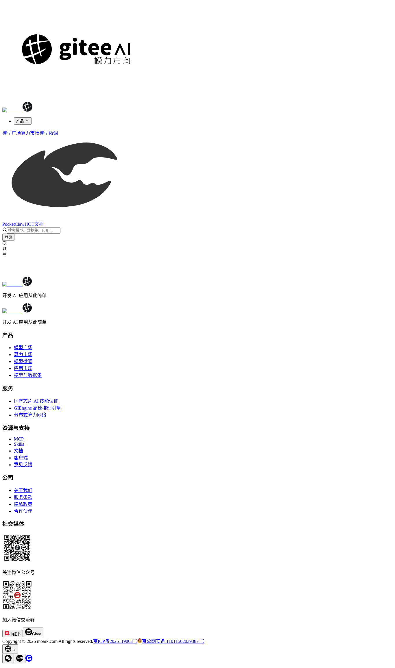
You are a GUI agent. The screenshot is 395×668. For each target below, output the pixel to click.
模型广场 (23, 347)
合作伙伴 (23, 511)
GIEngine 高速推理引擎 (37, 408)
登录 (8, 237)
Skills (19, 444)
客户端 (21, 457)
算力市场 (23, 354)
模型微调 (23, 361)
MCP (19, 438)
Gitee (36, 634)
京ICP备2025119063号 (115, 641)
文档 (18, 450)
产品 (20, 121)
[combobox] (10, 649)
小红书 (15, 634)
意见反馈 (23, 464)
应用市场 (23, 368)
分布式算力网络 (30, 414)
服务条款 (23, 497)
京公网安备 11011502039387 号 (173, 641)
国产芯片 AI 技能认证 (36, 401)
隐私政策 (23, 504)
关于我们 (23, 490)
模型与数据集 (28, 375)
